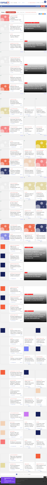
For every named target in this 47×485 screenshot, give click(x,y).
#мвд (17, 192)
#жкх (13, 440)
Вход (12, 2)
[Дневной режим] (44, 2)
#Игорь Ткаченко (30, 294)
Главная (18, 12)
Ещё (1, 6)
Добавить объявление (32, 2)
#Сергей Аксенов (39, 192)
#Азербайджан (15, 15)
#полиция (26, 247)
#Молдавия (41, 356)
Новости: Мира (22, 12)
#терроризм (15, 398)
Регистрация (15, 2)
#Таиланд (14, 380)
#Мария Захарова (13, 201)
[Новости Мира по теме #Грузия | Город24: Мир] (45, 14)
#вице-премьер (15, 108)
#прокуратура (12, 225)
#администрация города (28, 338)
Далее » (29, 474)
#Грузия (11, 15)
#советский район (13, 192)
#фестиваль (12, 57)
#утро (31, 150)
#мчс (37, 108)
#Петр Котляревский (28, 22)
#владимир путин (13, 43)
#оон (19, 296)
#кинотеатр (16, 57)
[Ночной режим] (45, 2)
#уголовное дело (27, 234)
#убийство (12, 85)
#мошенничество (13, 287)
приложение (38, 6)
